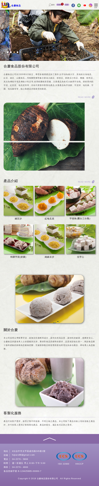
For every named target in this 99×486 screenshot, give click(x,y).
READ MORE (84, 97)
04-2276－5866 (20, 459)
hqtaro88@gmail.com (23, 455)
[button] (7, 52)
